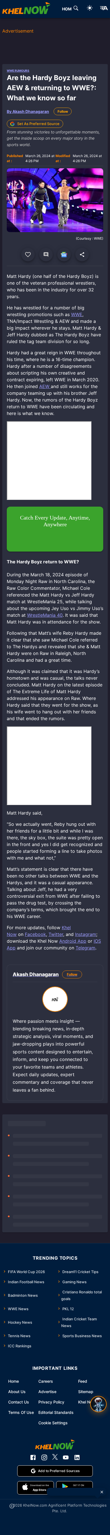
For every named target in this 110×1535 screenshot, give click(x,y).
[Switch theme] (90, 8)
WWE (76, 314)
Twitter (56, 934)
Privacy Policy (51, 1402)
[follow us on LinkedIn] (77, 1457)
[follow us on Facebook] (33, 1457)
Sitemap (85, 1391)
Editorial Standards (56, 1412)
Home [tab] (68, 8)
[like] (28, 254)
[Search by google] (76, 9)
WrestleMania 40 (45, 615)
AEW (45, 386)
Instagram (85, 934)
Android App (72, 941)
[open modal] (98, 1404)
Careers (45, 1381)
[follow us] (64, 254)
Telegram (85, 948)
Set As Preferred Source (38, 123)
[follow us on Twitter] (55, 1457)
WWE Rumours (18, 70)
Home (13, 1381)
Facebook (35, 934)
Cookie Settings (53, 1422)
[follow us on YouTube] (65, 1457)
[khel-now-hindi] (103, 9)
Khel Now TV (90, 1402)
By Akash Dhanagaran (28, 111)
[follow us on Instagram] (44, 1457)
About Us (17, 1391)
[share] (82, 254)
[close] (101, 1492)
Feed (82, 1381)
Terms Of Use (21, 1412)
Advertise (47, 1391)
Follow (63, 111)
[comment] (46, 254)
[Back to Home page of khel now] (26, 9)
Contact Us (18, 1402)
